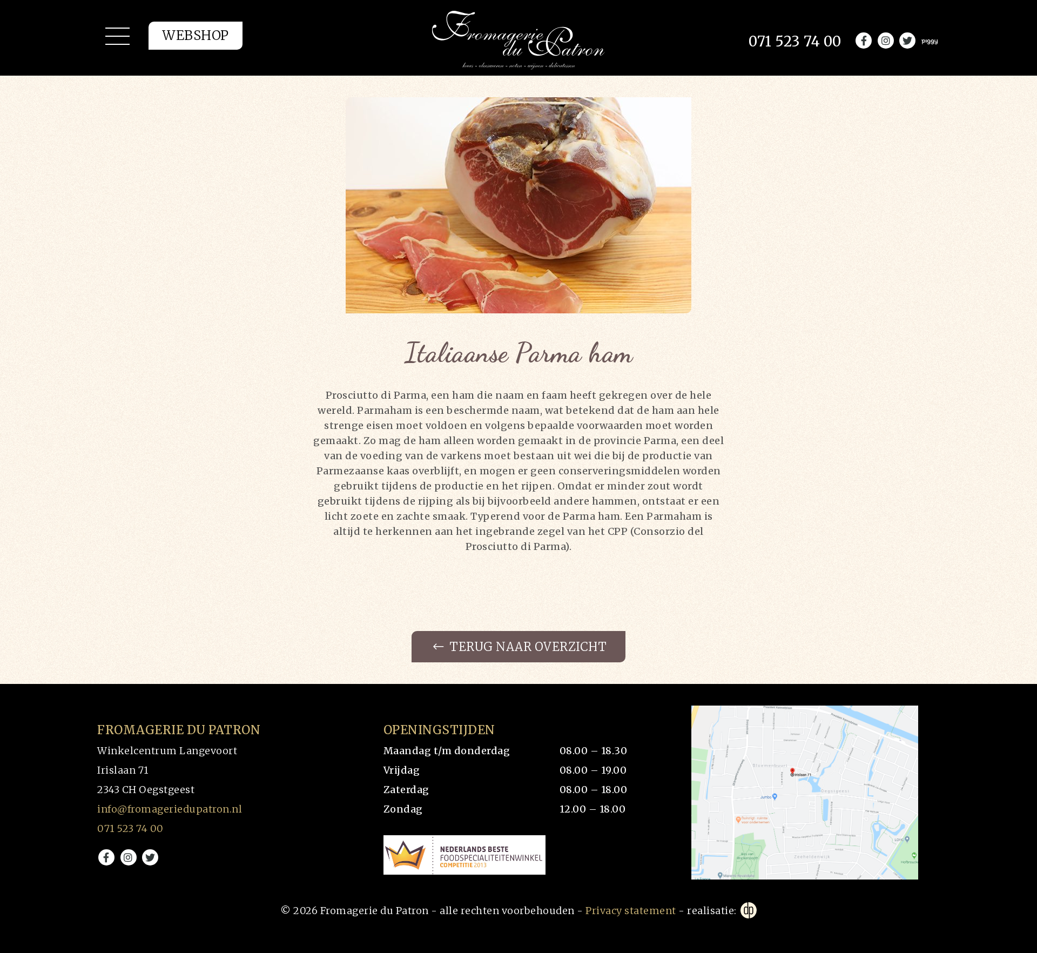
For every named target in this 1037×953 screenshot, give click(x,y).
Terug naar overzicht (527, 646)
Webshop (195, 35)
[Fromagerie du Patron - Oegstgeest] (518, 42)
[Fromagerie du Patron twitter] (150, 857)
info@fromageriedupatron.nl (169, 809)
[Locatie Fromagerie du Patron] (805, 793)
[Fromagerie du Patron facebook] (106, 857)
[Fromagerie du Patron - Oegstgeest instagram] (886, 40)
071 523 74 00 (130, 828)
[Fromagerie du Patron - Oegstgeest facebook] (864, 40)
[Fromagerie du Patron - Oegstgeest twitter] (907, 40)
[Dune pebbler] (748, 911)
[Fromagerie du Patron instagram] (128, 857)
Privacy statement (630, 910)
